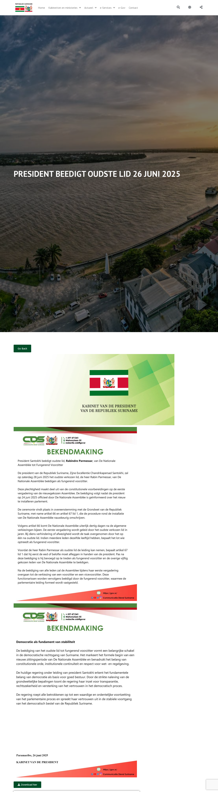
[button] (27, 784)
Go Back (22, 348)
